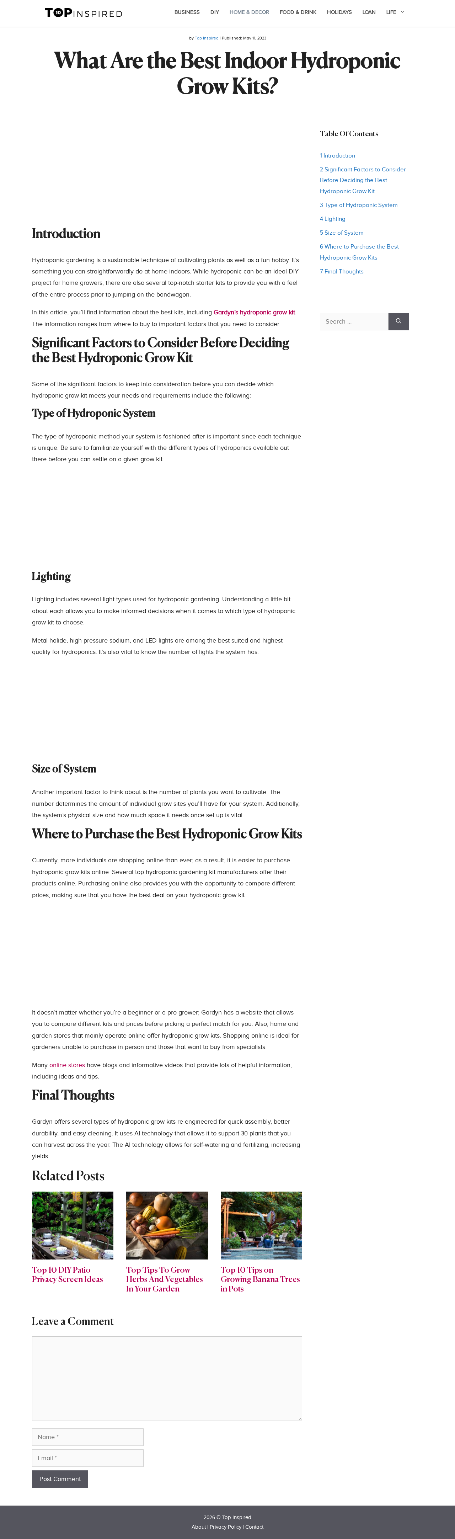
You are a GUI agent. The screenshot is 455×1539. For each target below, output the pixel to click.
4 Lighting (333, 219)
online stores (67, 1065)
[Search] (399, 321)
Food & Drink (298, 12)
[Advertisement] (167, 177)
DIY (214, 12)
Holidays (339, 12)
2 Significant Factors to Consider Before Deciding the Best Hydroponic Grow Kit (363, 180)
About (199, 1527)
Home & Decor (249, 12)
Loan (369, 12)
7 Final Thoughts (342, 271)
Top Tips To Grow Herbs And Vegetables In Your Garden (164, 1280)
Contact (254, 1527)
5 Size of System (342, 232)
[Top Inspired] (83, 12)
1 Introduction (337, 155)
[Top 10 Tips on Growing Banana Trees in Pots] (261, 1253)
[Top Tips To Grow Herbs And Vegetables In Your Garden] (167, 1253)
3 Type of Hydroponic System (359, 205)
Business (187, 12)
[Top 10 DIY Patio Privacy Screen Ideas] (72, 1253)
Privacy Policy (225, 1527)
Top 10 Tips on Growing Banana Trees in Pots (260, 1280)
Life (391, 12)
